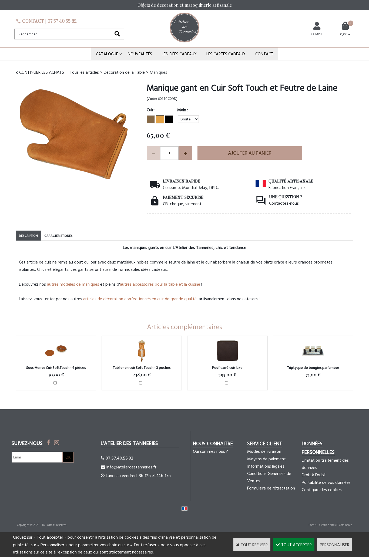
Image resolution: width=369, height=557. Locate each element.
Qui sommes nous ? (210, 451)
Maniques (158, 72)
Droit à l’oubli (314, 474)
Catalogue (107, 54)
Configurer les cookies (322, 489)
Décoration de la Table (124, 72)
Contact (264, 54)
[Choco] (151, 119)
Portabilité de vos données (326, 482)
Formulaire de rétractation (271, 488)
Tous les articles (84, 72)
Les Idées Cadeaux (179, 54)
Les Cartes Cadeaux (226, 54)
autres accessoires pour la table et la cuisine (160, 284)
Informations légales (265, 466)
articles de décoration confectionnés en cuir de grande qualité (140, 298)
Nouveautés (140, 54)
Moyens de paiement (266, 458)
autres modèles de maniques (73, 284)
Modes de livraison (264, 451)
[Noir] (169, 119)
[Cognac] (160, 119)
